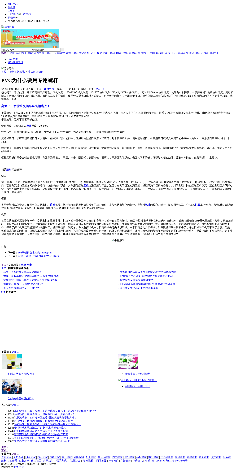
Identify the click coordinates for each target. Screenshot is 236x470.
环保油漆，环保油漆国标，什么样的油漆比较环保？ (43, 421)
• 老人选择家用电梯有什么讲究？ (20, 288)
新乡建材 (228, 457)
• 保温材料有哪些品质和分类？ (135, 280)
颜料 (112, 53)
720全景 (12, 460)
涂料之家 (39, 53)
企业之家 (24, 460)
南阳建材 (153, 457)
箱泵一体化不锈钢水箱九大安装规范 (38, 256)
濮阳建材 (204, 457)
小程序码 (13, 14)
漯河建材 (180, 457)
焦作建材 (216, 457)
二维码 (11, 10)
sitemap (160, 460)
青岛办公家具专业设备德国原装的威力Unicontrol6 (42, 441)
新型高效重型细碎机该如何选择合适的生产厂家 (41, 434)
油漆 (23, 53)
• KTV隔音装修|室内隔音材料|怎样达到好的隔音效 (146, 284)
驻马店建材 (104, 457)
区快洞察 (79, 457)
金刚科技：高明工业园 (137, 386)
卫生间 (151, 53)
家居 (68, 53)
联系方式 (61, 460)
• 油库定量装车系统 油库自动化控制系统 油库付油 (30, 276)
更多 (4, 264)
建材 (30, 53)
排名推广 (113, 460)
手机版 (11, 7)
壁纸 (125, 53)
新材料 (133, 53)
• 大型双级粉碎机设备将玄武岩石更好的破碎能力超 (147, 272)
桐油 (99, 53)
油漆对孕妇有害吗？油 (21, 373)
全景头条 (18, 457)
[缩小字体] (6, 88)
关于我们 (48, 460)
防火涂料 (84, 53)
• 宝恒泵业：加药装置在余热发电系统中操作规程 (29, 280)
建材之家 (49, 89)
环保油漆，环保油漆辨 (137, 373)
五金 (23, 264)
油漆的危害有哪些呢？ (21, 398)
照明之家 (30, 457)
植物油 (142, 53)
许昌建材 (192, 457)
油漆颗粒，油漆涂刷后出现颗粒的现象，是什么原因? (44, 414)
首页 (3, 71)
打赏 (3, 246)
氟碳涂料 (183, 53)
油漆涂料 (15, 53)
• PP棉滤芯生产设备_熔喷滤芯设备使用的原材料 (145, 276)
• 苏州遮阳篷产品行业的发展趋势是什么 (141, 288)
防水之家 (42, 457)
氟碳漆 (160, 53)
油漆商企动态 (35, 71)
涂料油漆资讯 (17, 71)
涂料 (75, 53)
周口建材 (117, 457)
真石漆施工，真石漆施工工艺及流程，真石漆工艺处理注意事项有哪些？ (55, 410)
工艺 (174, 53)
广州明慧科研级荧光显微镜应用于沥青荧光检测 (41, 431)
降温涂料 (194, 53)
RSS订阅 (149, 460)
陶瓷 (118, 53)
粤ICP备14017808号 (177, 460)
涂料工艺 (51, 53)
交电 (29, 264)
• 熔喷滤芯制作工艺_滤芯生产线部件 (22, 284)
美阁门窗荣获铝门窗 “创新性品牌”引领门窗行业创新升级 (46, 437)
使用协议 (75, 460)
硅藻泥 (61, 53)
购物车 (11, 17)
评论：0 (99, 89)
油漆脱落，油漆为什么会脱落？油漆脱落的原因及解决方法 (47, 424)
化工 (93, 53)
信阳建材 (129, 457)
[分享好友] (7, 68)
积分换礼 (137, 460)
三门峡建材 (166, 457)
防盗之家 (54, 457)
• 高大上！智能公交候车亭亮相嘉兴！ (23, 272)
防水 (106, 53)
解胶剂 (214, 53)
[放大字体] (2, 88)
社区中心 (13, 4)
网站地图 (101, 460)
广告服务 (125, 460)
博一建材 (66, 457)
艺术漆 (205, 53)
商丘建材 (141, 457)
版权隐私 (88, 460)
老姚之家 (6, 457)
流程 (167, 53)
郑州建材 (91, 457)
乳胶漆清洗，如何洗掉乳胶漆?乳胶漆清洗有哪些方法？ (45, 417)
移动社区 (36, 460)
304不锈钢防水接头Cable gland (35, 252)
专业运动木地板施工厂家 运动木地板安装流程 (40, 427)
